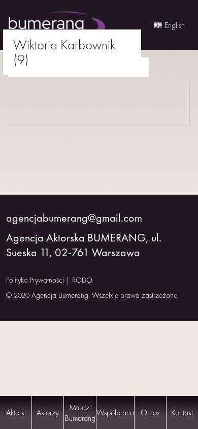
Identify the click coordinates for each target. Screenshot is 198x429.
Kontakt (182, 412)
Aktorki (16, 412)
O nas (150, 412)
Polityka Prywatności (35, 280)
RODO (82, 280)
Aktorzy (48, 412)
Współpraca (115, 412)
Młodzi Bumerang (79, 412)
